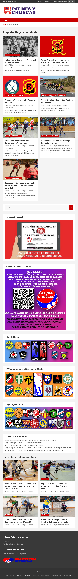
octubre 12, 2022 (10, 191)
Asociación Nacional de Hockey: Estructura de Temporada (19, 141)
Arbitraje (8, 479)
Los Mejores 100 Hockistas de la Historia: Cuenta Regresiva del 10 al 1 (47, 448)
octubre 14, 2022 (46, 146)
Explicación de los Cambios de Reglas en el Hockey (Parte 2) (18, 520)
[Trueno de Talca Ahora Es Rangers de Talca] (20, 86)
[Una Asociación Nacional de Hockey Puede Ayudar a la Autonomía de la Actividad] (20, 169)
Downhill (61, 95)
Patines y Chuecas (23, 575)
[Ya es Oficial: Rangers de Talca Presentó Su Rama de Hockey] (57, 46)
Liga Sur (57, 55)
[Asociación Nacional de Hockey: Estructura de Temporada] (20, 127)
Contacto (6, 541)
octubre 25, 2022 (10, 146)
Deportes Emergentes (49, 95)
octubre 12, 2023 (46, 491)
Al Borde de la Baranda (13, 135)
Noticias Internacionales (60, 1)
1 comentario (9, 107)
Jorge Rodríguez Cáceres (23, 65)
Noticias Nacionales (44, 1)
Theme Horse (44, 575)
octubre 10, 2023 (46, 525)
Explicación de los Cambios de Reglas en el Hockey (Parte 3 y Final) (54, 486)
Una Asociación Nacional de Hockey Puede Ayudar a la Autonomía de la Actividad (20, 185)
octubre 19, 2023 (10, 491)
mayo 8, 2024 (45, 105)
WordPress (68, 575)
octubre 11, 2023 (10, 525)
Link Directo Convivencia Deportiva (14, 554)
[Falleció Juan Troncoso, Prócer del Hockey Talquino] (20, 46)
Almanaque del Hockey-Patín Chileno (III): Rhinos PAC (29, 445)
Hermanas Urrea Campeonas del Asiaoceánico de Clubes (36, 440)
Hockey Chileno (47, 55)
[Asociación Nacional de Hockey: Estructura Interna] (57, 127)
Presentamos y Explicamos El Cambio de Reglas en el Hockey (55, 520)
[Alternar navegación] (5, 20)
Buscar (71, 207)
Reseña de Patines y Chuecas (13, 544)
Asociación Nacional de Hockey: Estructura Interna (55, 141)
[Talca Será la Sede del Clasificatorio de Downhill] (57, 86)
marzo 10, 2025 (10, 105)
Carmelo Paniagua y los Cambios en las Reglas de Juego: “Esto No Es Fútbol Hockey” (20, 486)
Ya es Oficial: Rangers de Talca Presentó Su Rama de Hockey (55, 61)
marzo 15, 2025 (46, 65)
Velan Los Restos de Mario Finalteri (30, 443)
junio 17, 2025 (9, 65)
